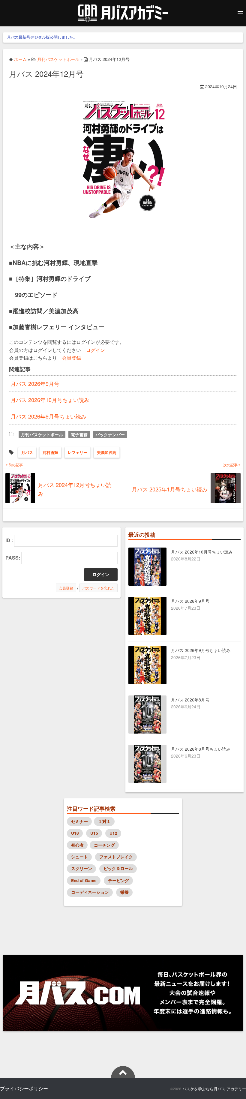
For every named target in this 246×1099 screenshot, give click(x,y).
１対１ (104, 821)
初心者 (77, 845)
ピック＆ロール (118, 868)
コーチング (104, 845)
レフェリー (77, 452)
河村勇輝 (50, 452)
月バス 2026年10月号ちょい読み (49, 400)
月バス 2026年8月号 (190, 700)
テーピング (118, 880)
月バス (27, 452)
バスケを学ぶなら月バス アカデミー (214, 1088)
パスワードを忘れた (98, 587)
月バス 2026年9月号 (34, 383)
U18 (75, 833)
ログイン (95, 349)
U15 (94, 833)
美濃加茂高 (106, 452)
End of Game (84, 880)
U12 (113, 833)
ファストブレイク (116, 857)
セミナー (79, 821)
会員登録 (71, 357)
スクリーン (81, 868)
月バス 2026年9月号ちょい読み (48, 416)
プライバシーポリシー (24, 1088)
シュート (79, 857)
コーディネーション (90, 892)
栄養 (124, 892)
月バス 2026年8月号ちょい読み (200, 749)
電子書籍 (79, 434)
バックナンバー (110, 434)
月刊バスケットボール (42, 434)
